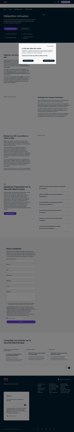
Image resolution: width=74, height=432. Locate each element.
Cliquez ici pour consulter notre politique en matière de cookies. (35, 55)
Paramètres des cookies (28, 60)
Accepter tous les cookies (48, 60)
